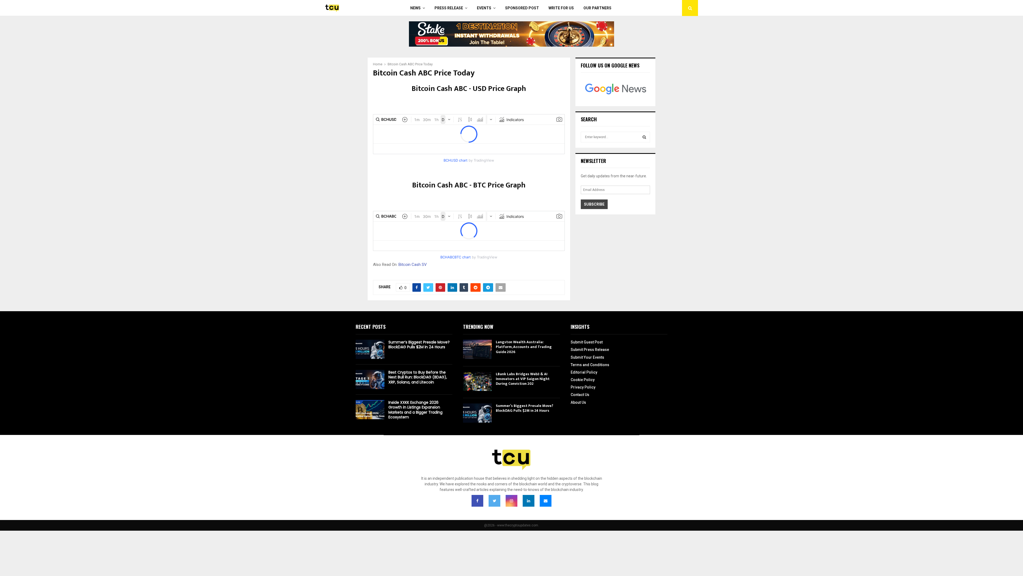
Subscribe (594, 204)
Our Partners (597, 8)
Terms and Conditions (590, 365)
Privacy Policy (583, 387)
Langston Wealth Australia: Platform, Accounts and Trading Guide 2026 (524, 347)
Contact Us (580, 395)
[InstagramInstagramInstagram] (511, 501)
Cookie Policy (583, 380)
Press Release (449, 8)
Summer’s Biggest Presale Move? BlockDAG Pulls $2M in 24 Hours (419, 344)
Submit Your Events (587, 357)
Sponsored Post (522, 8)
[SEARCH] (644, 137)
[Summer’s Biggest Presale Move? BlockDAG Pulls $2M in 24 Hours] (370, 349)
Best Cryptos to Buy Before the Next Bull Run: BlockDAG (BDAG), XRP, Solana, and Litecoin (417, 377)
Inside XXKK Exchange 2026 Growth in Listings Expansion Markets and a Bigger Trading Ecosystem (415, 410)
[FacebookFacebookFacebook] (477, 501)
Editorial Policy (584, 372)
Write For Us (561, 8)
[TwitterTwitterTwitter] (494, 501)
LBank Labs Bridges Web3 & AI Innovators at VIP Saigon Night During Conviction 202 (523, 379)
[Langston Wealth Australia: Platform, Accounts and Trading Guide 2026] (477, 349)
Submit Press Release (590, 349)
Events (484, 8)
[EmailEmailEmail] (545, 501)
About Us (578, 402)
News (415, 8)
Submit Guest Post (587, 342)
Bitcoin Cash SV (413, 264)
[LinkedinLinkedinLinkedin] (528, 501)
